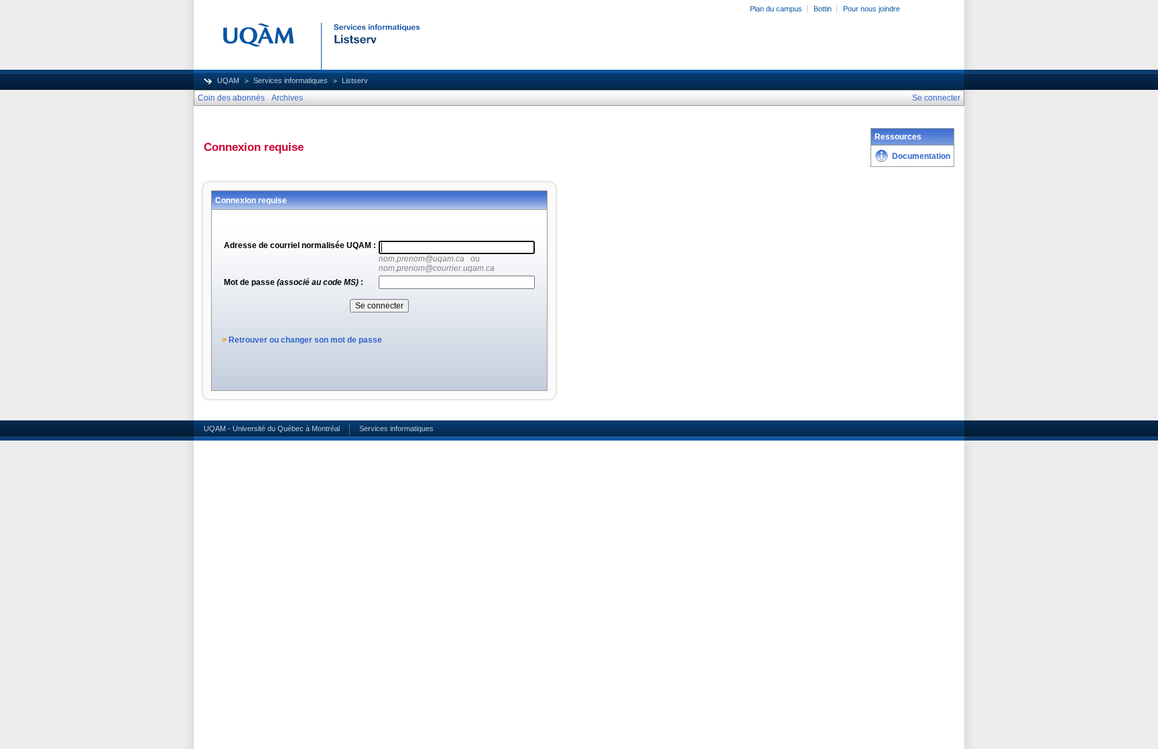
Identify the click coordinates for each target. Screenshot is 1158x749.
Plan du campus (776, 9)
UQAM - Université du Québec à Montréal (272, 428)
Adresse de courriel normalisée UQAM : (300, 245)
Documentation (921, 156)
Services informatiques (290, 80)
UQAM (228, 80)
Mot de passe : (293, 282)
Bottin (823, 9)
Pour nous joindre (871, 9)
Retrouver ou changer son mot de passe (305, 340)
